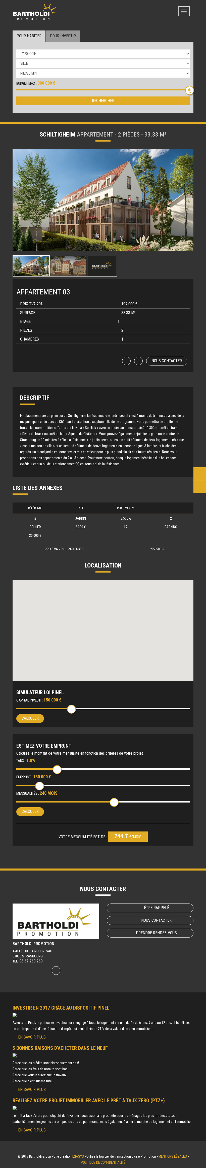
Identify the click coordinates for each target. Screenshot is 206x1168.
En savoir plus (32, 1037)
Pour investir (63, 36)
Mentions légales (173, 1156)
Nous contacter (166, 360)
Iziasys (78, 1156)
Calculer (30, 718)
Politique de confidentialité (103, 1162)
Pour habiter (29, 36)
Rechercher (103, 100)
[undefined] (103, 200)
